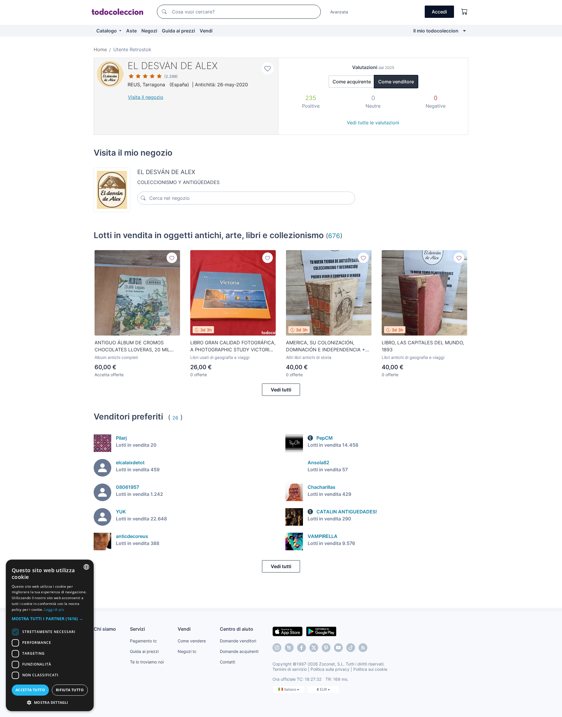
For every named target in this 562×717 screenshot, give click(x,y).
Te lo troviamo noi (147, 661)
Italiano (290, 689)
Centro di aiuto (236, 629)
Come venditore (396, 82)
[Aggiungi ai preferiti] (267, 68)
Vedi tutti (281, 390)
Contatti (227, 661)
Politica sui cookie (370, 669)
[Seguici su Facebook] (301, 647)
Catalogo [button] (107, 31)
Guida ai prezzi (178, 31)
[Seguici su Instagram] (277, 647)
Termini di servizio (290, 669)
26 (175, 418)
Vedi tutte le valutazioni (373, 122)
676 (334, 236)
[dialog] (50, 635)
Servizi (137, 629)
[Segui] (172, 257)
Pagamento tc (143, 640)
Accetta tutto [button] (30, 689)
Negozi (149, 31)
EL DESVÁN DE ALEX (172, 65)
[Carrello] (464, 12)
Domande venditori (238, 640)
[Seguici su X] (313, 647)
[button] (50, 618)
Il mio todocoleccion (435, 31)
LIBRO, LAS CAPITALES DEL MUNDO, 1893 (423, 346)
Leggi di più (54, 609)
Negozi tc (187, 651)
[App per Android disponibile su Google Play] (321, 631)
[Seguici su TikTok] (350, 647)
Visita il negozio (145, 97)
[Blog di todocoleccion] (363, 647)
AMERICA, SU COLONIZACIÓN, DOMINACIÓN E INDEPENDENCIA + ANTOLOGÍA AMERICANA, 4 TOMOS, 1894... (327, 346)
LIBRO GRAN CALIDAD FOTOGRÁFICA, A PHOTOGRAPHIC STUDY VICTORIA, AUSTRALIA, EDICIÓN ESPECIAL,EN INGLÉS (232, 346)
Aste (131, 31)
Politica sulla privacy (330, 669)
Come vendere (192, 640)
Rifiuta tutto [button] (70, 689)
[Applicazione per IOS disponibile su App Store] (288, 631)
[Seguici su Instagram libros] (289, 647)
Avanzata (339, 11)
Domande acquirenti (239, 651)
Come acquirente (352, 82)
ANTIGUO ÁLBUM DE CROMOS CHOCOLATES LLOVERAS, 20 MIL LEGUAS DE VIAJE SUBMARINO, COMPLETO (132, 346)
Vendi (206, 31)
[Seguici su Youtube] (338, 647)
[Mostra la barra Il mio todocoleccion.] (464, 31)
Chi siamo (105, 629)
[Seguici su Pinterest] (326, 647)
